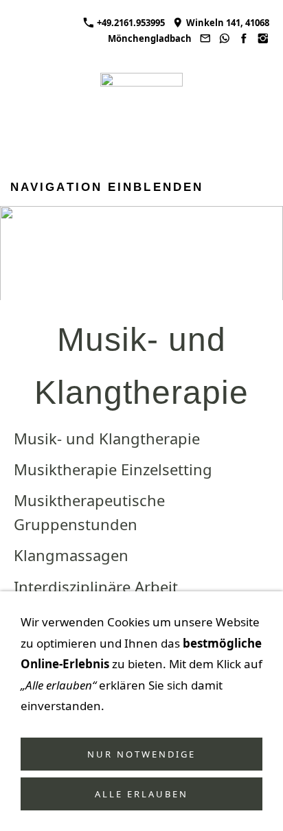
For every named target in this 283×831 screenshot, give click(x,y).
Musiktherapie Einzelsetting (113, 469)
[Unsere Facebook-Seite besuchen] (244, 38)
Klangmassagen (71, 555)
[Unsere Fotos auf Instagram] (263, 38)
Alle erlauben (141, 794)
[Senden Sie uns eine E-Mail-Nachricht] (205, 38)
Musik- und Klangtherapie (107, 438)
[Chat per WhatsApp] (224, 38)
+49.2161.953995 (130, 22)
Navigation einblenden (106, 187)
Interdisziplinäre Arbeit (96, 586)
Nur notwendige (141, 754)
